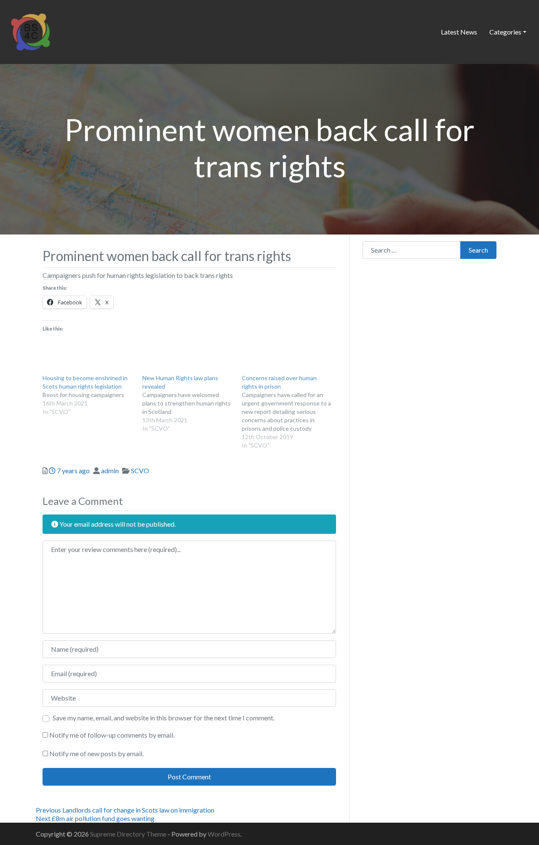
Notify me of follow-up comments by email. (111, 735)
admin (110, 470)
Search (478, 250)
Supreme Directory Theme (129, 834)
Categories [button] (505, 32)
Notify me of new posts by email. (96, 753)
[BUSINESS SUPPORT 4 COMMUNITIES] (30, 31)
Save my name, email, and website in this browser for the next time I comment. (164, 718)
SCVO (140, 470)
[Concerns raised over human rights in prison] (292, 412)
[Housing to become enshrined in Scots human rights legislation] (92, 395)
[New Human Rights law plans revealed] (192, 403)
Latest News (459, 32)
